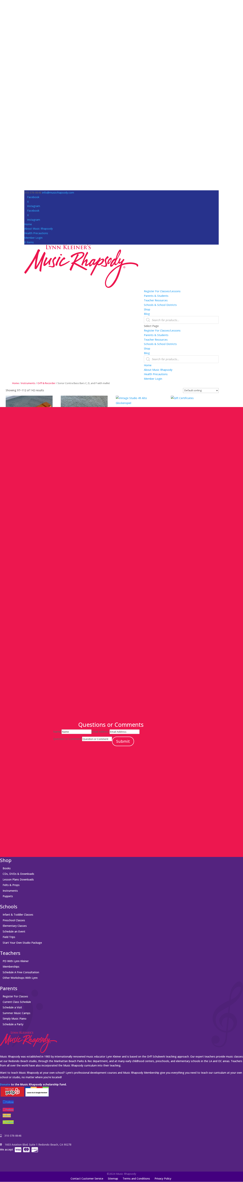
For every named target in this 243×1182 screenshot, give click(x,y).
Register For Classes (15, 996)
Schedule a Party (13, 1024)
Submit (123, 741)
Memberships (11, 966)
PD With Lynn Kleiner (16, 961)
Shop (147, 309)
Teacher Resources (156, 300)
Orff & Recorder (46, 383)
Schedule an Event (14, 931)
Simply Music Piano (14, 1018)
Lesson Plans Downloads (18, 879)
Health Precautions (36, 233)
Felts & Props (11, 885)
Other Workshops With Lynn (20, 978)
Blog (147, 314)
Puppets (8, 896)
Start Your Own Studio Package (22, 942)
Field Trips (9, 937)
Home (28, 224)
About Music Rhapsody (38, 228)
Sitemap (113, 1178)
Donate (5, 1084)
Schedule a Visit (12, 1007)
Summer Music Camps (16, 1013)
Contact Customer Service (87, 1178)
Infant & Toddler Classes (18, 914)
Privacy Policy (163, 1178)
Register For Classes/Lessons (162, 291)
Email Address (100, 731)
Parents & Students (156, 296)
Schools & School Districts (160, 305)
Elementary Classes (15, 926)
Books (7, 868)
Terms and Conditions (136, 1178)
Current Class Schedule (17, 1002)
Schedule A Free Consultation (21, 972)
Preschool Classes (14, 920)
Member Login (33, 237)
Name (57, 731)
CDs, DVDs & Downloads (18, 874)
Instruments (28, 383)
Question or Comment (67, 739)
